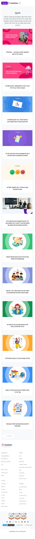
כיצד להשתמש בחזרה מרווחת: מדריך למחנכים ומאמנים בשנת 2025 (17, 154)
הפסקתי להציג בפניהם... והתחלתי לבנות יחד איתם (17, 53)
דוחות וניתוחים (22, 478)
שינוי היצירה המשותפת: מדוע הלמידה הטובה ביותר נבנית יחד (17, 87)
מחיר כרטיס (4, 469)
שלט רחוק (21, 475)
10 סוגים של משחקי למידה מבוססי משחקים (17, 425)
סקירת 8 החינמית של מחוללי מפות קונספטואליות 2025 (17, 258)
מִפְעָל (2, 475)
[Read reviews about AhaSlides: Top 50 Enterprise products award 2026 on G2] (11, 516)
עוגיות (2, 498)
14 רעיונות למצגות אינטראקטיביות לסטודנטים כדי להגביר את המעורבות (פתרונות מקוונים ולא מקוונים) (17, 223)
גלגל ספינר (21, 473)
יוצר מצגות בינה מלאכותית (25, 467)
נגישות (2, 503)
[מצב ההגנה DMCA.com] (8, 525)
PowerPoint (4, 458)
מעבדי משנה (4, 506)
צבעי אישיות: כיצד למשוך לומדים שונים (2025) (17, 188)
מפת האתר (20, 525)
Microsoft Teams (6, 461)
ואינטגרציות (4, 452)
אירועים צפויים (22, 495)
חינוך (17, 48)
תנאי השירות (4, 492)
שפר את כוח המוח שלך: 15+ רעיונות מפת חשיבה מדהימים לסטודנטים (17, 292)
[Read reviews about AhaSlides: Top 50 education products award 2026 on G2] (17, 516)
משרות (3, 489)
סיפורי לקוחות (22, 503)
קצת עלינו (3, 483)
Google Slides (5, 456)
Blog (20, 489)
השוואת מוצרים (23, 486)
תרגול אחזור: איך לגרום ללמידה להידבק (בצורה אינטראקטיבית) (17, 121)
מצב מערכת (28, 525)
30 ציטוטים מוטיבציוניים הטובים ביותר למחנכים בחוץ (17, 325)
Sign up (4, 3)
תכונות (21, 452)
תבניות (21, 492)
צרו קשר (3, 486)
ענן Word (21, 461)
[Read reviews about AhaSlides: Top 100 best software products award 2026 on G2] (23, 516)
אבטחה (3, 500)
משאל (20, 458)
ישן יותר (9, 435)
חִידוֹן (20, 456)
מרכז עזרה (21, 498)
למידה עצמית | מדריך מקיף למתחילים (17, 358)
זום (2, 464)
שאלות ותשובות (23, 464)
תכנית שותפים (22, 501)
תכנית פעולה (4, 472)
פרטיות (3, 495)
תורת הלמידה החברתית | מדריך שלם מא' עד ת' (17, 391)
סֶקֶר (20, 470)
